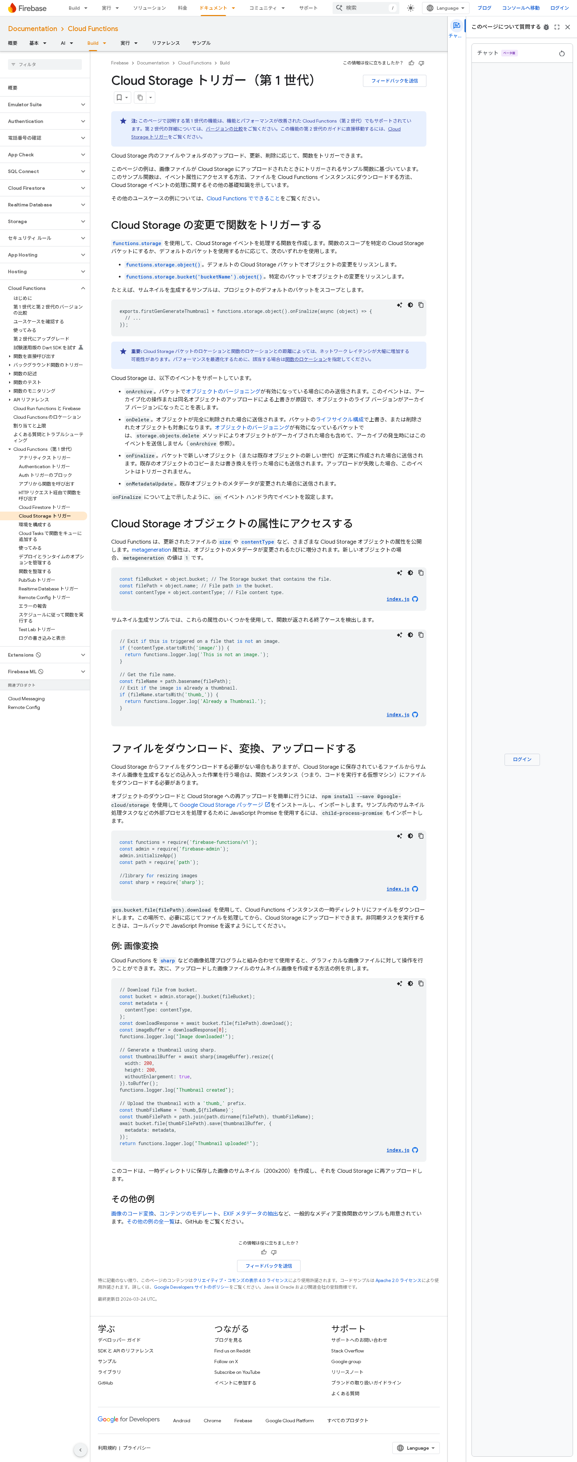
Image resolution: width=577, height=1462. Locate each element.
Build (74, 8)
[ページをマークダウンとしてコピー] (140, 97)
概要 (12, 43)
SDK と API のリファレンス (126, 1351)
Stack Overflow (347, 1351)
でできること (243, 198)
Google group (346, 1361)
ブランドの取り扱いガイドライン (366, 1383)
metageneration (151, 550)
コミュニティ (263, 8)
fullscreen (557, 27)
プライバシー (137, 1448)
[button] (39, 104)
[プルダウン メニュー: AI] (73, 43)
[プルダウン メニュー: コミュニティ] (285, 8)
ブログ (484, 8)
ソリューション (149, 8)
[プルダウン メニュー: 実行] (119, 8)
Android (181, 1421)
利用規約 (107, 1448)
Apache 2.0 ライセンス (398, 1280)
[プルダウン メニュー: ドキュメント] (235, 8)
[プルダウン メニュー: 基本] (47, 43)
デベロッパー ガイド (119, 1340)
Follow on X (226, 1361)
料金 (182, 8)
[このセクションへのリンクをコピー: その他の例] (161, 1200)
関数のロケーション (306, 359)
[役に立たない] (421, 63)
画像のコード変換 (132, 1214)
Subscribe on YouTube (237, 1372)
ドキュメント (213, 8)
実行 (106, 8)
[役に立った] (411, 63)
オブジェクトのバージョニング (223, 391)
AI (63, 43)
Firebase (120, 63)
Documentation (32, 29)
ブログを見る (228, 1340)
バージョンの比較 (224, 129)
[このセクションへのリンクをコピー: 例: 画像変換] (165, 947)
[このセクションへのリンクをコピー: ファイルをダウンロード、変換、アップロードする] (363, 750)
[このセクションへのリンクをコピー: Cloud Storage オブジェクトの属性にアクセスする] (360, 525)
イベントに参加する (235, 1383)
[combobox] (366, 8)
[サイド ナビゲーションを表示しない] (80, 1450)
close (568, 27)
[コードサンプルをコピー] (421, 305)
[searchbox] (45, 64)
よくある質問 (345, 1394)
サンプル (201, 43)
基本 (34, 43)
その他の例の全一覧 (151, 1222)
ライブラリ (109, 1372)
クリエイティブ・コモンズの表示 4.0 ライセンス (240, 1280)
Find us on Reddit (232, 1351)
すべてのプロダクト (348, 1421)
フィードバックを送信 (394, 81)
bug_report (546, 27)
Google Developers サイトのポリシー (191, 1287)
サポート (308, 8)
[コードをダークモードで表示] (410, 305)
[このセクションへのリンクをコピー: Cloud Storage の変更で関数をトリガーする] (328, 226)
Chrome (212, 1421)
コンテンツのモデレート (188, 1214)
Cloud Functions (93, 29)
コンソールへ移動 (521, 8)
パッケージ (221, 805)
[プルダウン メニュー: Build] (88, 8)
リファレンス (166, 43)
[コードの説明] (399, 305)
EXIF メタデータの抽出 (250, 1214)
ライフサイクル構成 (340, 419)
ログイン (559, 8)
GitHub (105, 1383)
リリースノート (347, 1372)
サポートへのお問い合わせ (359, 1340)
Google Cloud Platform (289, 1421)
